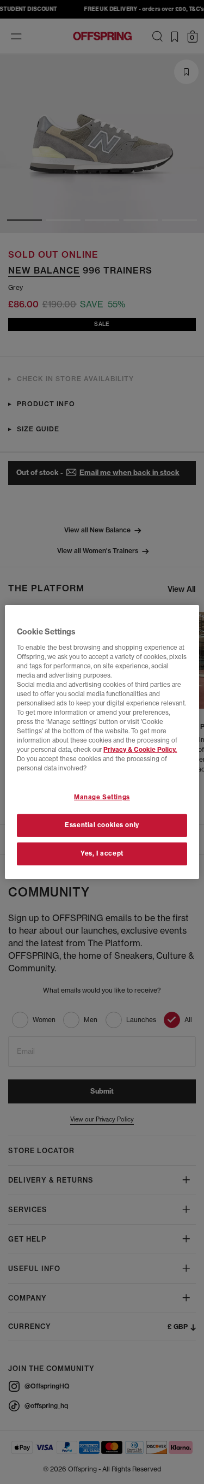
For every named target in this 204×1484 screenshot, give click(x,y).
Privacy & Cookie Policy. (140, 749)
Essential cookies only (102, 825)
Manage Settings (102, 797)
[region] (102, 742)
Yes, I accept (102, 853)
